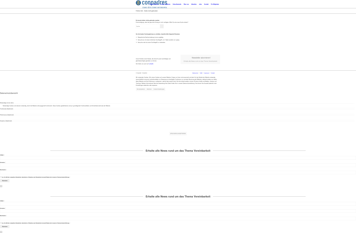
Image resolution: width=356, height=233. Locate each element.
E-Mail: (2, 155)
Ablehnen (149, 89)
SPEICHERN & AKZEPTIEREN (178, 133)
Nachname (3, 170)
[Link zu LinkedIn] (218, 72)
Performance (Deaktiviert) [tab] (7, 115)
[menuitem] (153, 4)
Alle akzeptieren (141, 89)
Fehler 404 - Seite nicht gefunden (147, 11)
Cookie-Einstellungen (159, 89)
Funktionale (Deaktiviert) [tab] (6, 109)
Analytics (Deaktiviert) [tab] (6, 121)
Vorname (2, 162)
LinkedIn (151, 64)
